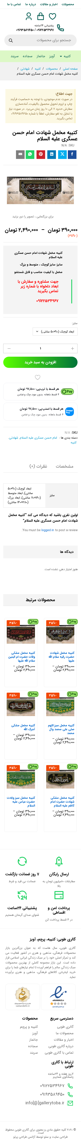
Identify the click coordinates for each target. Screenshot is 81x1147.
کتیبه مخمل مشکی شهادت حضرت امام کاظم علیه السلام (62, 802)
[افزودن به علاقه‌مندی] (38, 377)
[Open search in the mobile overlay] (40, 40)
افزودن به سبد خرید (40, 362)
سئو (46, 1136)
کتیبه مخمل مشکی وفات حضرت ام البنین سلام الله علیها (21, 657)
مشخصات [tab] (64, 466)
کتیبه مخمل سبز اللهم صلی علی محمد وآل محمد (61, 729)
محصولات (68, 4)
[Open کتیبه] (61, 56)
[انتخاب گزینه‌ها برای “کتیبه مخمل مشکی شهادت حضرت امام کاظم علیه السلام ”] (64, 790)
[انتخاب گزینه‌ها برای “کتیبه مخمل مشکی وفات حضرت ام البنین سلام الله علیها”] (25, 646)
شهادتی (13, 437)
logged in (47, 530)
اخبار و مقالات (48, 4)
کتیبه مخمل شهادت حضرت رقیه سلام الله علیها (61, 657)
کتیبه (73, 442)
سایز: (75, 323)
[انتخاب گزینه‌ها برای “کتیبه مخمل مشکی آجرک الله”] (25, 718)
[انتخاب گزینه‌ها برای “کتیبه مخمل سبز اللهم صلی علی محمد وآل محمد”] (64, 718)
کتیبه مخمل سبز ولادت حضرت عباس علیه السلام (21, 802)
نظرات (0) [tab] (38, 466)
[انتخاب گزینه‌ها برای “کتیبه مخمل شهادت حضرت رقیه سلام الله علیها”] (64, 646)
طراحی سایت (60, 1136)
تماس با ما (14, 4)
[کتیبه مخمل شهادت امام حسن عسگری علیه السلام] (72, 154)
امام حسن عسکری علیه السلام (38, 437)
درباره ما (30, 4)
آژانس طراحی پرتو (24, 1136)
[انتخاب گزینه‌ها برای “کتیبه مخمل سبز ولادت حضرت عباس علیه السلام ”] (25, 790)
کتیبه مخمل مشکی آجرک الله (23, 727)
